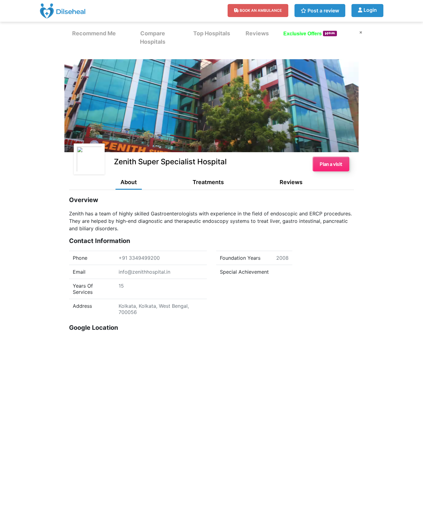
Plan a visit (331, 164)
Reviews (257, 33)
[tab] (129, 184)
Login (369, 10)
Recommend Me (94, 33)
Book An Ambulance (260, 10)
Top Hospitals (211, 33)
